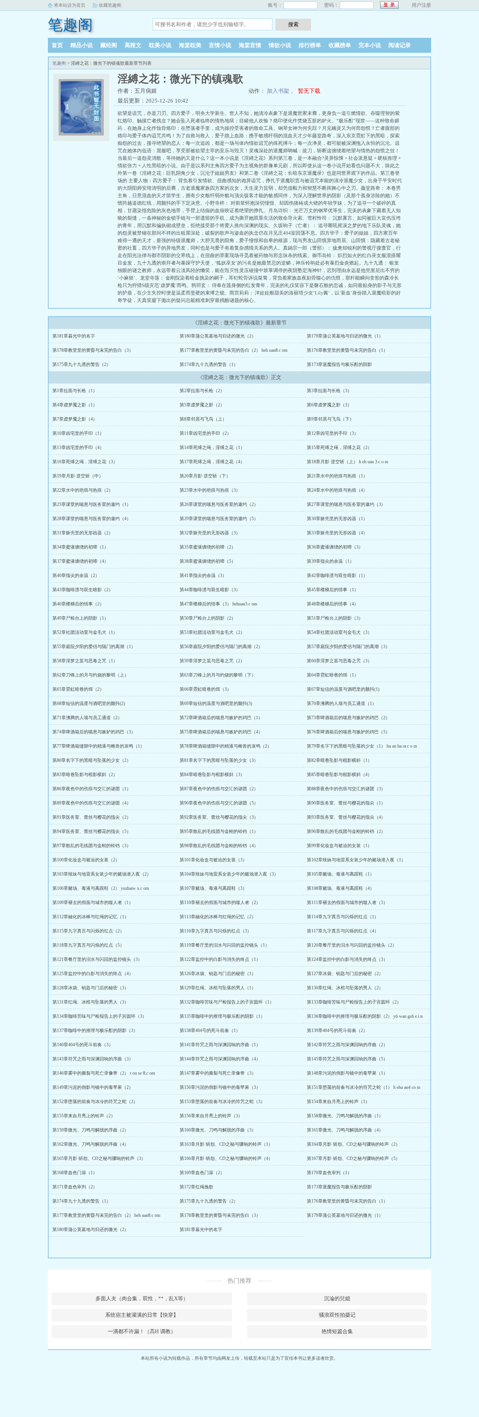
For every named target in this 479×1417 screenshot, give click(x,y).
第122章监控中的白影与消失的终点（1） (220, 959)
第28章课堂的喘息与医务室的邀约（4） (91, 518)
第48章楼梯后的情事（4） (333, 604)
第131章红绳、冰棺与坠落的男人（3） (90, 1002)
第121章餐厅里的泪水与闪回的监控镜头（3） (97, 959)
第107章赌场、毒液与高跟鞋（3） (213, 888)
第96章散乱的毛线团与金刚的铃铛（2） (346, 831)
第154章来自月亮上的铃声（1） (338, 1101)
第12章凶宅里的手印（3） (333, 433)
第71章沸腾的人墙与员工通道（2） (87, 717)
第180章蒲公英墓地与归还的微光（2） (218, 336)
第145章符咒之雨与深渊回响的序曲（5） (347, 1059)
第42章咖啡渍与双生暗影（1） (337, 575)
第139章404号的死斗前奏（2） (337, 1030)
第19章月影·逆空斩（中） (77, 476)
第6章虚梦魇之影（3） (329, 404)
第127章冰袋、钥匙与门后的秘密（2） (345, 973)
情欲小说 (280, 45)
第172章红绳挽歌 (196, 1187)
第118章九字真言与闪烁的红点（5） (88, 945)
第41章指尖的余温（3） (203, 575)
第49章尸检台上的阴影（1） (80, 618)
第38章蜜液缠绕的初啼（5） (208, 561)
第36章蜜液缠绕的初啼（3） (335, 547)
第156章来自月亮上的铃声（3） (211, 1115)
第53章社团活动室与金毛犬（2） (212, 632)
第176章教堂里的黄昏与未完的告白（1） (347, 350)
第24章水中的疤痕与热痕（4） (337, 490)
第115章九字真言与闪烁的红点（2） (88, 931)
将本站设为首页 (69, 5)
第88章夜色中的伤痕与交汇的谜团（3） (346, 788)
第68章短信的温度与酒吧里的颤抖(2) (88, 703)
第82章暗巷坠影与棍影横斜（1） (339, 760)
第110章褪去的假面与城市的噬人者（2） (220, 902)
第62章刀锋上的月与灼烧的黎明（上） (90, 675)
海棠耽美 (190, 45)
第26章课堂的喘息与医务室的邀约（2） (219, 504)
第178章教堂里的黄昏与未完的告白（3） (92, 350)
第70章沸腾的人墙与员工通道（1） (341, 703)
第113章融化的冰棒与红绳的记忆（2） (218, 916)
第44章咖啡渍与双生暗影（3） (210, 589)
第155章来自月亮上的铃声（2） (83, 1115)
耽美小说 (160, 45)
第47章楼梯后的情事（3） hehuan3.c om (218, 604)
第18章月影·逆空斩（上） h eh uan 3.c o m (347, 461)
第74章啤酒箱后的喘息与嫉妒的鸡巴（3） (93, 732)
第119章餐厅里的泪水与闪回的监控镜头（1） (224, 945)
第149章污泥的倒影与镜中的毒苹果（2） (92, 1087)
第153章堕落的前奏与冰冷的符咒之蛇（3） (222, 1101)
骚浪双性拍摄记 (337, 1315)
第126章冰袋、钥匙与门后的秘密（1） (218, 973)
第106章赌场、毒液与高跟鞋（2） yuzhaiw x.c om (100, 888)
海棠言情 (250, 45)
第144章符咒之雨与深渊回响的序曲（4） (220, 1059)
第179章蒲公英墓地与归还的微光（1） (345, 336)
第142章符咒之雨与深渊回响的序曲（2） (347, 1044)
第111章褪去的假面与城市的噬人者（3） (347, 902)
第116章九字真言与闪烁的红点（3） (215, 931)
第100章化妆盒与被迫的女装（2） (86, 859)
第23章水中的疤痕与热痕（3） (210, 490)
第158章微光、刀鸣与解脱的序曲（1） (345, 1115)
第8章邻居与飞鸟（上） (203, 419)
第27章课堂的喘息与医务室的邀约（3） (346, 504)
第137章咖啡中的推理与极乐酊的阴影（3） (95, 1030)
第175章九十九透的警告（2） (81, 364)
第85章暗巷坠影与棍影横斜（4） (339, 774)
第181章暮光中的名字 (73, 336)
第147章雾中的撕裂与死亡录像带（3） (218, 1073)
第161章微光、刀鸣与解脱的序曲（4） (345, 1130)
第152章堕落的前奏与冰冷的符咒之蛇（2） (95, 1101)
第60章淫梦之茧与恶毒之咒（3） (339, 660)
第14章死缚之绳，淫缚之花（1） (212, 447)
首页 (57, 45)
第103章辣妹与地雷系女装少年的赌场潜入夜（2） (101, 874)
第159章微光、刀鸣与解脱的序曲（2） (90, 1130)
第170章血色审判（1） (329, 1172)
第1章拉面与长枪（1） (74, 390)
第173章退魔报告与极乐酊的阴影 (339, 364)
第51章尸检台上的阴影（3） (335, 618)
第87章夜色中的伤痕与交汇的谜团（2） (219, 788)
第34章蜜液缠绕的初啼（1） (80, 547)
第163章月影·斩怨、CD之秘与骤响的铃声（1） (226, 1144)
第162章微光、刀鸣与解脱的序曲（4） (90, 1144)
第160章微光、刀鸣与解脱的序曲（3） (218, 1130)
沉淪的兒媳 (337, 1298)
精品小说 (81, 45)
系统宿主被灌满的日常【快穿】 (142, 1315)
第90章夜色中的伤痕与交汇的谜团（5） (219, 803)
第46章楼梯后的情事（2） (78, 604)
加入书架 (278, 91)
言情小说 (220, 45)
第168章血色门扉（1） (74, 1172)
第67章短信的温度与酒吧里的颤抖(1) (343, 689)
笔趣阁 (70, 24)
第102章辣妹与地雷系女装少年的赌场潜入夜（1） (356, 859)
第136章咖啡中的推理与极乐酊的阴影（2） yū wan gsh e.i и (364, 1016)
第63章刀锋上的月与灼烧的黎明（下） (218, 675)
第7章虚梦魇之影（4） (74, 419)
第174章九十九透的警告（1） (209, 364)
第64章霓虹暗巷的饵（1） (333, 675)
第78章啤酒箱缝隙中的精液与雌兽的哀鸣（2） (226, 746)
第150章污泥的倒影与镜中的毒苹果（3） (220, 1087)
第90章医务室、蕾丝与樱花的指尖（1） (346, 803)
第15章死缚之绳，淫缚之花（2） (339, 447)
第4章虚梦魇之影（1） (74, 404)
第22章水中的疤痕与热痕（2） (82, 490)
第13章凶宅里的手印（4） (78, 447)
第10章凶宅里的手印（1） (78, 433)
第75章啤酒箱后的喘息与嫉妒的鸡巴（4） (221, 732)
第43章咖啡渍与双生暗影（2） (82, 589)
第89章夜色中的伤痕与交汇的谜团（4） (91, 803)
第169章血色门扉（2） (202, 1172)
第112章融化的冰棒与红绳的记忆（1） (90, 916)
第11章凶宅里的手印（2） (205, 433)
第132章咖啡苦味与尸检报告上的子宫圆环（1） (227, 1002)
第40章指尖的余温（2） (76, 575)
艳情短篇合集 (337, 1331)
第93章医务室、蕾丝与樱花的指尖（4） (346, 817)
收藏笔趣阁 (110, 5)
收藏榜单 (340, 45)
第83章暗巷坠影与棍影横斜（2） (85, 774)
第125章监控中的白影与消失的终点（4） (92, 973)
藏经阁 (108, 45)
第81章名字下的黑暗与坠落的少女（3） (219, 760)
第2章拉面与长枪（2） (202, 390)
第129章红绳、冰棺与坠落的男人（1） (218, 987)
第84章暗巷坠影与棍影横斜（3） (212, 774)
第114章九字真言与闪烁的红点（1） (343, 916)
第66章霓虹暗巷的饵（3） (205, 689)
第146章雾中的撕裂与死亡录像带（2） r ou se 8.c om (103, 1073)
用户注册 (421, 5)
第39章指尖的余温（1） (330, 561)
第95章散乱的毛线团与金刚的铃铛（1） (219, 831)
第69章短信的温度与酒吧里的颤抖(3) (216, 703)
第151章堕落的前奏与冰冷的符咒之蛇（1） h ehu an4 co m (363, 1087)
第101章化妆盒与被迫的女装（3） (213, 859)
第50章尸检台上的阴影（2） (208, 618)
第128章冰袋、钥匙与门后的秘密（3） (90, 987)
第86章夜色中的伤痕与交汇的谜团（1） (91, 788)
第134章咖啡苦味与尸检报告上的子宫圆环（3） (99, 1016)
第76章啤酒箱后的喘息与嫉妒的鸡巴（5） (348, 732)
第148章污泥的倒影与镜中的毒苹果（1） (347, 1073)
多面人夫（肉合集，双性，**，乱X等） (141, 1298)
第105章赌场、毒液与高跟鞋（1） (340, 874)
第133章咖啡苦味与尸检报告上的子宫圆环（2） (354, 1002)
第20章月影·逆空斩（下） (205, 476)
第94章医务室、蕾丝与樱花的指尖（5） (91, 831)
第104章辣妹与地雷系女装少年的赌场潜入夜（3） (229, 874)
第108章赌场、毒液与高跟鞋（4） (340, 888)
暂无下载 (309, 91)
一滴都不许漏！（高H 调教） (142, 1331)
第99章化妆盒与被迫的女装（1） (339, 845)
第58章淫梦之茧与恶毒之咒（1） (85, 660)
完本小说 (370, 45)
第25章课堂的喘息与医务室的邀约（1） (91, 504)
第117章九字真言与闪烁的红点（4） (343, 931)
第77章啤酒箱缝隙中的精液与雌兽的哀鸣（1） (98, 746)
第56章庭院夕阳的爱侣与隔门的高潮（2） (221, 646)
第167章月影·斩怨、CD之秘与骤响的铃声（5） (353, 1158)
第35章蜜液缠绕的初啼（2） (208, 547)
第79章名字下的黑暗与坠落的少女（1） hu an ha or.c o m (362, 746)
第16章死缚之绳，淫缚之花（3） (85, 461)
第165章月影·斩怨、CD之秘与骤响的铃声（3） (99, 1158)
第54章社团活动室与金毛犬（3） (339, 632)
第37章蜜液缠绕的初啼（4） (80, 561)
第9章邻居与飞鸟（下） (330, 419)
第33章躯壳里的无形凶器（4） (337, 532)
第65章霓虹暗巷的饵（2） (78, 689)
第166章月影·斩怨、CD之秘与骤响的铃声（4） (226, 1158)
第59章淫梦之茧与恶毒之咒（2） (212, 660)
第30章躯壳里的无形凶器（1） (337, 518)
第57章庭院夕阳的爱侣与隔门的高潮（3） (348, 646)
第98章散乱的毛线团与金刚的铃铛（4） (219, 845)
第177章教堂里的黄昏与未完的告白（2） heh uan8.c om (233, 350)
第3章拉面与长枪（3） (329, 390)
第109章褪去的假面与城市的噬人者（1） (92, 902)
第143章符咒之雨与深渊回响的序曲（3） (92, 1059)
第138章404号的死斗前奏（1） (210, 1030)
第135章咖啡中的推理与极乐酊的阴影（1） (222, 1016)
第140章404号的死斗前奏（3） (82, 1044)
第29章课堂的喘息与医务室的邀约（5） (219, 518)
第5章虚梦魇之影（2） (202, 404)
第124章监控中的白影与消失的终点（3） (347, 959)
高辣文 (133, 45)
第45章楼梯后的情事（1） (333, 589)
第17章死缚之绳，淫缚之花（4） (212, 461)
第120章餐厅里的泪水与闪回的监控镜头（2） (352, 945)
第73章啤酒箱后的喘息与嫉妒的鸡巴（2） (348, 717)
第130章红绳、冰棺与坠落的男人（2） (345, 987)
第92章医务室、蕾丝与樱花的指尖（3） (219, 817)
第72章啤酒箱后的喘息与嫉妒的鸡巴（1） (221, 717)
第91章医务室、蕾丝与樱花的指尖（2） (91, 817)
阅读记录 (399, 45)
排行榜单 (310, 45)
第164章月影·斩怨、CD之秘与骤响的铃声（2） (353, 1144)
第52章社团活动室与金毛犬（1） (85, 632)
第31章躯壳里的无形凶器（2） (82, 532)
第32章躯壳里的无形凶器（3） (210, 532)
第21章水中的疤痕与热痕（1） (337, 476)
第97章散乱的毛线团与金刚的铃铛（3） (91, 845)
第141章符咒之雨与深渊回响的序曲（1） (220, 1044)
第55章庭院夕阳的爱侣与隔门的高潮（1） (93, 646)
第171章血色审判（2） (74, 1187)
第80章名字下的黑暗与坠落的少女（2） (91, 760)
